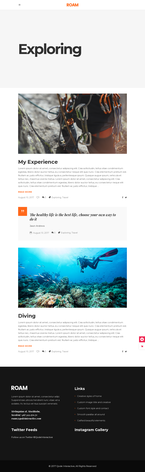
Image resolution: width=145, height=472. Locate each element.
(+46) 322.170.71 (28, 414)
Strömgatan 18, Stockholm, (25, 411)
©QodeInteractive (43, 437)
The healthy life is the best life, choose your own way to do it (73, 216)
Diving (27, 316)
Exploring (56, 197)
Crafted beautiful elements (91, 420)
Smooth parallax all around (91, 414)
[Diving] (72, 278)
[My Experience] (72, 124)
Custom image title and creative (94, 402)
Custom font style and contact (93, 408)
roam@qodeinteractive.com (26, 418)
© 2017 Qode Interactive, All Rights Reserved (72, 466)
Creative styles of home (89, 396)
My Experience (38, 162)
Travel (65, 197)
